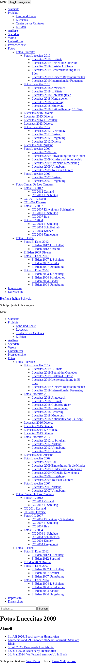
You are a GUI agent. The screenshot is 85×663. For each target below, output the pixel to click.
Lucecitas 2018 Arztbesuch (48, 87)
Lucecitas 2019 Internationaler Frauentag (57, 80)
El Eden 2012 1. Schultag (48, 245)
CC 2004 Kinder (42, 231)
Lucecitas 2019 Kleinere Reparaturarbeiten (58, 77)
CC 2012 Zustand (43, 191)
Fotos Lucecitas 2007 (37, 173)
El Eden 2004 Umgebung (48, 284)
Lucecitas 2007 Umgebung (48, 180)
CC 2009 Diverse (35, 202)
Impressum (15, 288)
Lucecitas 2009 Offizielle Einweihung (55, 163)
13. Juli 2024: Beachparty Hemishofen (32, 650)
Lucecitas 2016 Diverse (38, 113)
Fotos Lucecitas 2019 (37, 55)
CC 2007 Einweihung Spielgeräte (53, 209)
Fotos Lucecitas (25, 52)
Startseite (13, 9)
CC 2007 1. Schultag (45, 213)
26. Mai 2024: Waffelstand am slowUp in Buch (37, 654)
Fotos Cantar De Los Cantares (35, 184)
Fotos (11, 48)
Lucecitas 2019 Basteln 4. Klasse (52, 66)
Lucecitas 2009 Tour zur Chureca (52, 170)
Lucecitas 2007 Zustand (46, 177)
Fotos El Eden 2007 (36, 256)
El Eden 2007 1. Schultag (48, 259)
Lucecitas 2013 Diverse (38, 123)
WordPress (33, 661)
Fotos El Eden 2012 (36, 241)
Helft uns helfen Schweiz (15, 298)
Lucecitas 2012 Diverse (46, 141)
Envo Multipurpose (64, 661)
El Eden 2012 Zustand (46, 248)
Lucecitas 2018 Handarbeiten (50, 98)
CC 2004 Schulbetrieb (46, 227)
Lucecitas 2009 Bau (44, 152)
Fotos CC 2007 (33, 206)
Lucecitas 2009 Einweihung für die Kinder (58, 155)
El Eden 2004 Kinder (45, 281)
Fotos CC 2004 (33, 220)
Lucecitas (22, 19)
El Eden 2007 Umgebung (48, 266)
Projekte (13, 12)
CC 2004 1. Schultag (45, 223)
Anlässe (13, 30)
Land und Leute (26, 16)
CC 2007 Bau (40, 216)
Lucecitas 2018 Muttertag (47, 105)
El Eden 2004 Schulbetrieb (48, 277)
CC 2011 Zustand (35, 198)
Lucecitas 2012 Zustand (46, 134)
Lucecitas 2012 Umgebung (48, 138)
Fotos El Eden (25, 238)
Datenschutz (15, 291)
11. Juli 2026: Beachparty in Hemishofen (33, 636)
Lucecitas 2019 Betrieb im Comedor (54, 62)
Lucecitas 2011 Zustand (38, 145)
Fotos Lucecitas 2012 (37, 127)
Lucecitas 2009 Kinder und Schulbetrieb (57, 159)
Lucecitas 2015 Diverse (38, 116)
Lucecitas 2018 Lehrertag (47, 102)
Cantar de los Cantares (30, 23)
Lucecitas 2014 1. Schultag (41, 120)
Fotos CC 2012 (33, 188)
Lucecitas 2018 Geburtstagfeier (51, 95)
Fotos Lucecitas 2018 (37, 84)
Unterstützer (15, 41)
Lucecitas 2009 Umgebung (48, 166)
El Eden (21, 27)
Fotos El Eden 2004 (36, 270)
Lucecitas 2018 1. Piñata (47, 91)
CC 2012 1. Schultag (45, 195)
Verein (12, 37)
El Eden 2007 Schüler (45, 263)
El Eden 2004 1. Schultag (48, 274)
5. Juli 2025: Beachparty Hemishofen (31, 647)
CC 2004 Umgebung (45, 234)
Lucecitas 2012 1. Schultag (48, 130)
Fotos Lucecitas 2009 (37, 148)
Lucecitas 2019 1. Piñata (47, 59)
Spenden (13, 34)
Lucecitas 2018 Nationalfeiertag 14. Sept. (57, 109)
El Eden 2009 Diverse (37, 252)
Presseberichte (17, 45)
